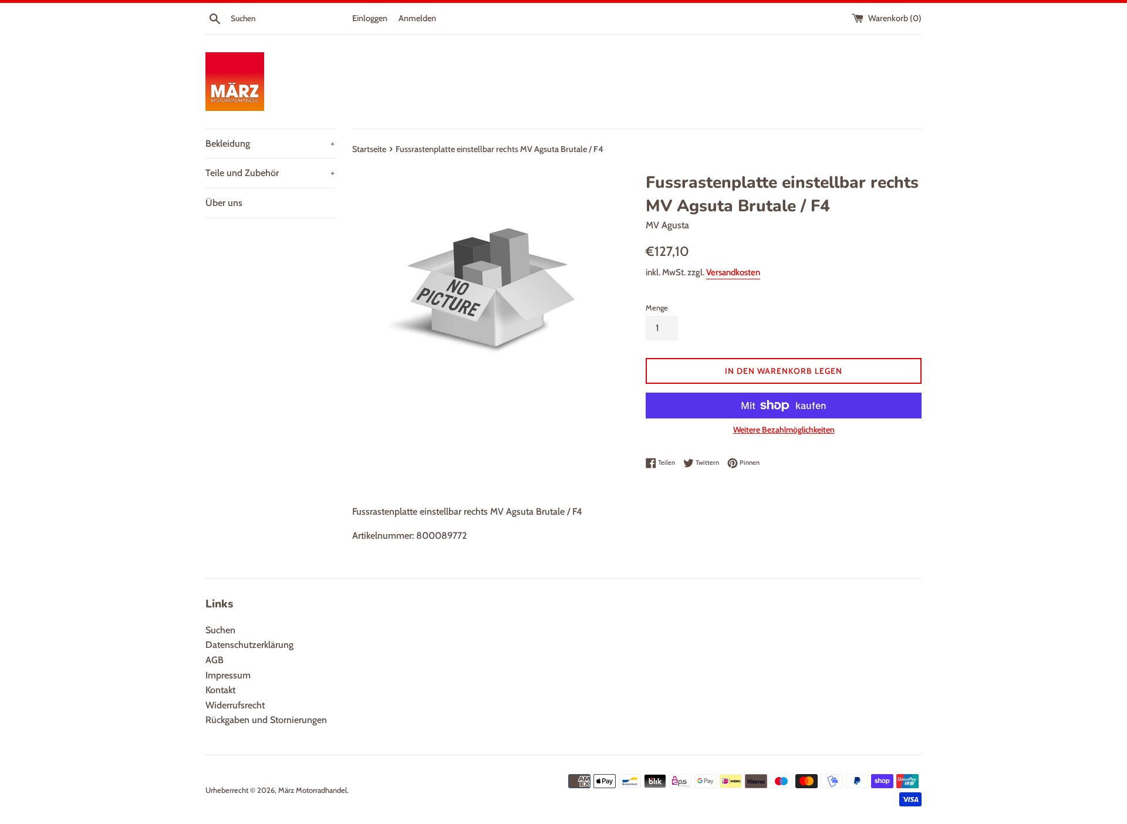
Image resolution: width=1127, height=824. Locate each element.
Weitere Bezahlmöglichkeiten (784, 429)
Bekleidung (270, 143)
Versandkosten (733, 272)
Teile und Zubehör (270, 172)
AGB (214, 660)
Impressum (228, 675)
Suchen (220, 630)
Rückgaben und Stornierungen (266, 719)
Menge (657, 307)
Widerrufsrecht (235, 705)
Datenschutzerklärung (249, 644)
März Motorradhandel (312, 790)
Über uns (223, 202)
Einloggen (369, 18)
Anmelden (417, 18)
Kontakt (220, 689)
